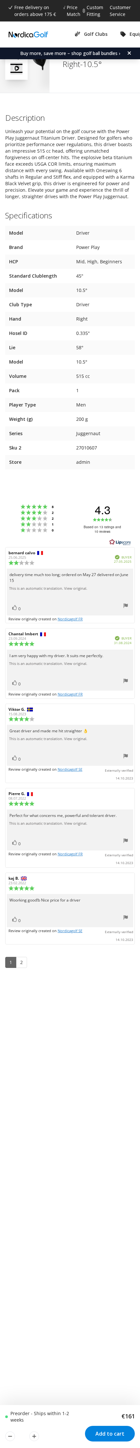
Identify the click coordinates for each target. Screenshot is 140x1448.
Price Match (73, 10)
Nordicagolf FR (70, 618)
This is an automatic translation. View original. (48, 588)
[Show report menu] (125, 606)
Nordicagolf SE (70, 769)
